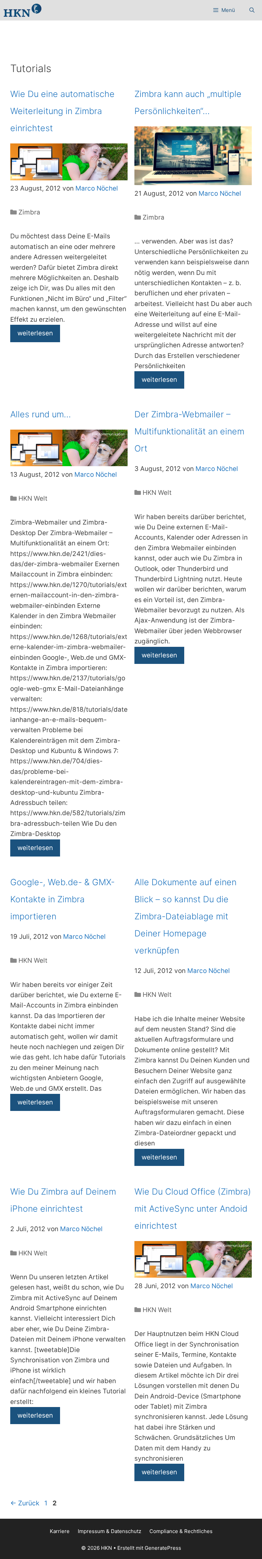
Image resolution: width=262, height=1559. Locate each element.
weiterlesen (35, 333)
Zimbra (29, 212)
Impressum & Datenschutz (109, 1531)
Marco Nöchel (96, 188)
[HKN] (22, 10)
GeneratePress (163, 1548)
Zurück (24, 1503)
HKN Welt (32, 498)
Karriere (60, 1531)
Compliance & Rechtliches (181, 1531)
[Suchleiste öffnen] (252, 10)
